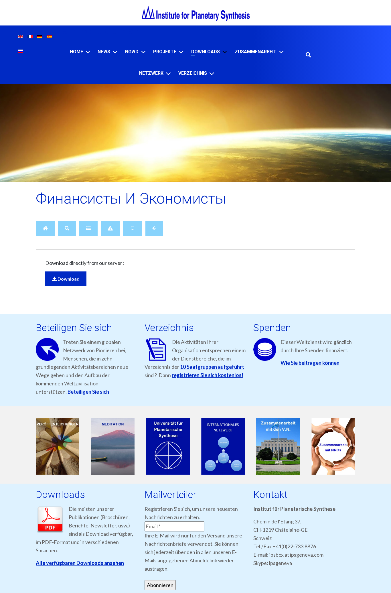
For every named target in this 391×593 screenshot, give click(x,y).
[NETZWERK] (168, 73)
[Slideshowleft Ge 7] (58, 446)
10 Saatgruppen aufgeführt (212, 367)
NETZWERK (151, 73)
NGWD (132, 51)
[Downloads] (225, 51)
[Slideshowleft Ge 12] (333, 446)
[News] (115, 51)
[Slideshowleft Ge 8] (113, 446)
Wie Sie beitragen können (310, 363)
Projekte (164, 51)
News (104, 51)
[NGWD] (143, 51)
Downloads (205, 51)
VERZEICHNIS (192, 73)
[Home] (88, 51)
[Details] (88, 228)
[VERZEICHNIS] (212, 73)
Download (68, 278)
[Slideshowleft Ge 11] (278, 446)
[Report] (110, 228)
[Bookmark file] (132, 228)
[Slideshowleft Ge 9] (168, 446)
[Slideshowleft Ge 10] (223, 446)
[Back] (154, 228)
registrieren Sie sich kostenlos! (207, 375)
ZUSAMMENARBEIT (256, 51)
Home (76, 51)
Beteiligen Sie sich (88, 392)
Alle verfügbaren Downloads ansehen (80, 563)
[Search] (67, 228)
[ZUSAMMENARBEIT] (281, 51)
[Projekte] (181, 51)
